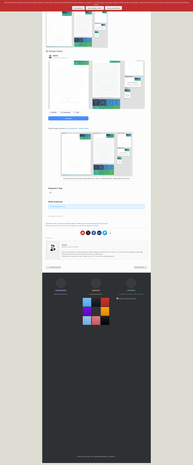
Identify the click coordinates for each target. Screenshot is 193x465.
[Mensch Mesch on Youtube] (105, 302)
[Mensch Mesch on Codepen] (96, 302)
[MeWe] (105, 320)
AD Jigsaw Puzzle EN (53, 267)
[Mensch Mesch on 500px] (96, 311)
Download (68, 118)
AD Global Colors (140, 267)
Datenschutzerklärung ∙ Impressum (105, 456)
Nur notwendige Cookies (95, 8)
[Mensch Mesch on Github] (87, 311)
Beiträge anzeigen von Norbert (70, 247)
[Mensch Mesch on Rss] (105, 311)
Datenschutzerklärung (113, 8)
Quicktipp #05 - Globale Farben (78, 128)
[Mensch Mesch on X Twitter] (87, 302)
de (50, 192)
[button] (82, 233)
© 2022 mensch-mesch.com (85, 456)
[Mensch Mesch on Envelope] (87, 320)
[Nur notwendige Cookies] (190, 6)
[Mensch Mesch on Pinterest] (96, 320)
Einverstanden (78, 8)
